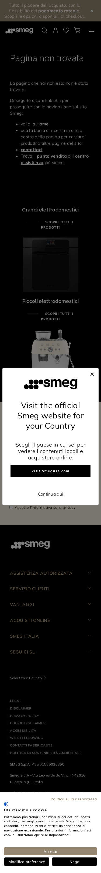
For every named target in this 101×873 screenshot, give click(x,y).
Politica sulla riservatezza (74, 798)
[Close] (92, 373)
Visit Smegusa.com (51, 471)
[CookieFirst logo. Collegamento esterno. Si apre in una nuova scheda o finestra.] (6, 804)
